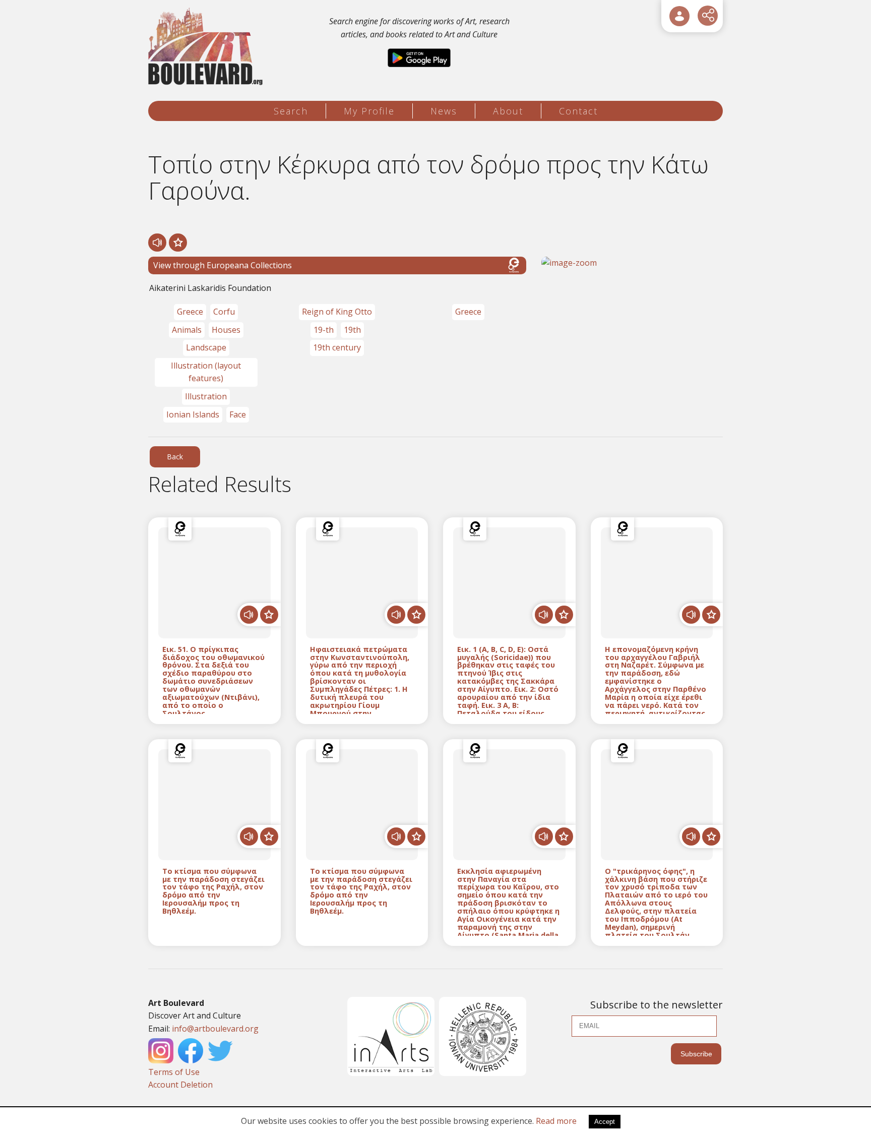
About (508, 111)
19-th (324, 329)
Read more (556, 1120)
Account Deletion (180, 1084)
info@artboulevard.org (215, 1028)
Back (175, 456)
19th (352, 329)
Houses (226, 329)
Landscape (206, 347)
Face (237, 414)
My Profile (369, 111)
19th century (337, 347)
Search (291, 111)
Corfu (224, 311)
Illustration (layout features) (206, 372)
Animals (187, 329)
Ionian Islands (192, 414)
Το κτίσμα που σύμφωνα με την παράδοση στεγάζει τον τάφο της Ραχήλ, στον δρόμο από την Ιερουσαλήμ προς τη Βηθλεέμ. (213, 891)
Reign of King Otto (337, 311)
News (443, 111)
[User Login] (679, 16)
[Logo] (207, 47)
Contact (578, 111)
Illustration (206, 396)
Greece (190, 311)
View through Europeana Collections (222, 265)
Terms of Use (174, 1072)
